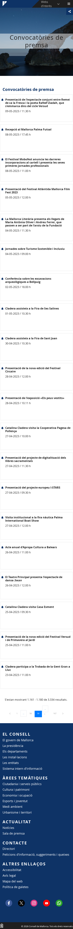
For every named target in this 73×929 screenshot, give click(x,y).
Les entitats (11, 763)
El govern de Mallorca (18, 740)
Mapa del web (13, 881)
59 (39, 713)
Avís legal (9, 876)
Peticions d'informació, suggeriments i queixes (36, 855)
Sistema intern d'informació (22, 769)
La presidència (13, 746)
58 (31, 713)
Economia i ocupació (17, 795)
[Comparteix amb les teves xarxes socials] (69, 11)
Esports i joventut (15, 801)
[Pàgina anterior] (10, 713)
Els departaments (15, 751)
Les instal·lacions (15, 757)
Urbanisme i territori (17, 812)
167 (56, 713)
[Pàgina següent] (62, 713)
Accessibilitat (12, 870)
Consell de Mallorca (1, 925)
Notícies (8, 828)
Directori (9, 849)
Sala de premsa (14, 833)
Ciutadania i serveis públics (22, 784)
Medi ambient (12, 807)
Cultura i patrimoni (16, 790)
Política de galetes (16, 887)
